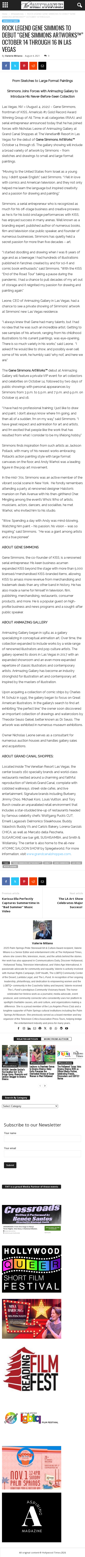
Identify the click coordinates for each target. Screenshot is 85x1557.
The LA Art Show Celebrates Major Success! (70, 903)
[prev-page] (40, 1086)
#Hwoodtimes (17, 14)
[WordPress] (61, 1028)
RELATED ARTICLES (27, 1038)
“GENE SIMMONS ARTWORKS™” (26, 863)
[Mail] (35, 1028)
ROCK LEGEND (10, 866)
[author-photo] (42, 929)
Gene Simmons (61, 863)
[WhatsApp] (56, 1028)
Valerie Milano (13, 55)
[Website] (51, 1028)
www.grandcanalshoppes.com (48, 854)
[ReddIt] (33, 66)
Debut (47, 863)
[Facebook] (6, 66)
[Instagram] (24, 1028)
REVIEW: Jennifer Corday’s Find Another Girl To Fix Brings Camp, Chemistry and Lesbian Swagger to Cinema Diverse (14, 1074)
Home (4, 14)
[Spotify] (40, 1028)
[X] (15, 66)
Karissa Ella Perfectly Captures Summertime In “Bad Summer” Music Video (20, 905)
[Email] (42, 66)
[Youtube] (66, 1028)
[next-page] (45, 1086)
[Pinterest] (24, 66)
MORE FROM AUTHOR (56, 1038)
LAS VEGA (76, 863)
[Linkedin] (29, 1028)
